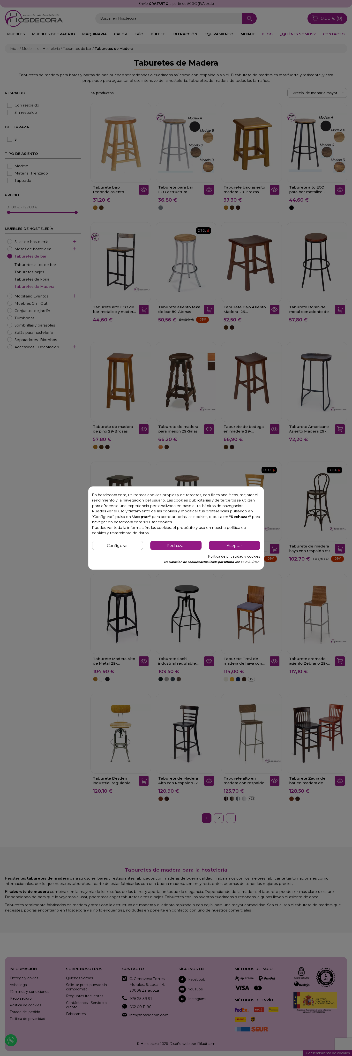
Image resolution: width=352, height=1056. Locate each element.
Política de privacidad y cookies (234, 556)
